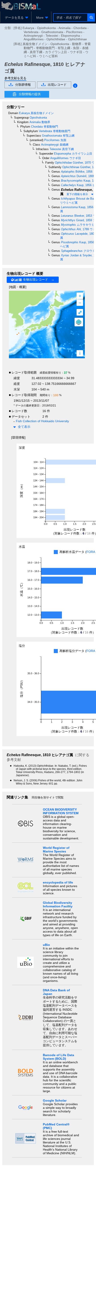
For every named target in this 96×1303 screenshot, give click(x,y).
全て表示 (24, 426)
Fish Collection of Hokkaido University (42, 421)
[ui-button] (91, 17)
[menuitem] (16, 17)
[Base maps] (79, 322)
